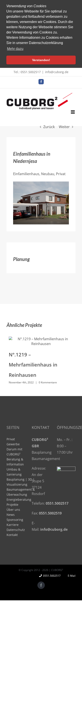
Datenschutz (16, 530)
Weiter (64, 126)
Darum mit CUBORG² (14, 451)
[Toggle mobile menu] (73, 112)
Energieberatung (19, 499)
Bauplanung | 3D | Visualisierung (21, 481)
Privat (11, 439)
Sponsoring (15, 520)
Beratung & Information (15, 461)
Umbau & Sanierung (14, 471)
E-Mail (70, 576)
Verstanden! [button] (41, 60)
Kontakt (12, 535)
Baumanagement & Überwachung (21, 492)
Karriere (13, 525)
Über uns (13, 509)
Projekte (12, 504)
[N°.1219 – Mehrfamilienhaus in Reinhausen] (41, 341)
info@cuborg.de (56, 72)
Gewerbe (13, 444)
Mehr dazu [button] (15, 49)
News (11, 515)
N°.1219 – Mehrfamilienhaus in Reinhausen (33, 364)
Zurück (49, 126)
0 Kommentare (48, 382)
